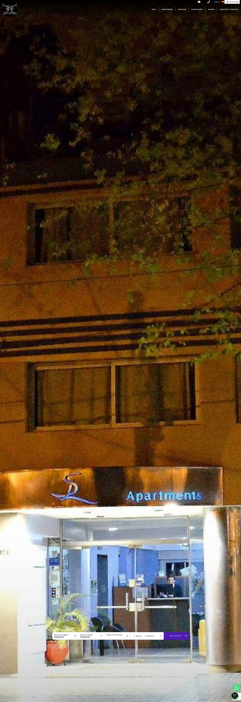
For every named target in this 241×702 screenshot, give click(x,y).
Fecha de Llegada (61, 635)
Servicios (182, 9)
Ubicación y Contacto (229, 9)
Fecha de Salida (86, 635)
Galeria (211, 9)
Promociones (197, 9)
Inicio (154, 9)
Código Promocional (114, 635)
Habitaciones (167, 9)
